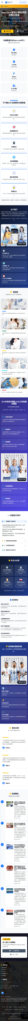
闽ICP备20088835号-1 (13, 1016)
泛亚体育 (4, 975)
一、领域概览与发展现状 (10, 521)
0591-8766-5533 (5, 984)
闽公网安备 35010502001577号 (15, 1018)
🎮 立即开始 (15, 951)
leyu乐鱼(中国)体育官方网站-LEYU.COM (17, 1013)
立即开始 (8, 31)
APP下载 (3, 1007)
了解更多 (21, 31)
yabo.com (4, 969)
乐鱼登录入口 (5, 973)
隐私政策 (6, 1009)
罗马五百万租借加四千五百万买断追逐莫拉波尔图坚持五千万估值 (19, 846)
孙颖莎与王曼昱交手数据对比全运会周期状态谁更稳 (19, 803)
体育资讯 (15, 1007)
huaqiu (3, 971)
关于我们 (20, 1007)
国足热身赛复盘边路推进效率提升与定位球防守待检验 (19, 890)
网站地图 (16, 1009)
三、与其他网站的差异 (9, 545)
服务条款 (11, 1009)
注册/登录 (24, 2)
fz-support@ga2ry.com (7, 982)
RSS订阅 (21, 1009)
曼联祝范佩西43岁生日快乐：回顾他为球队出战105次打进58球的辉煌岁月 (20, 868)
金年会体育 (4, 967)
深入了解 (15, 954)
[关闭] (26, 6)
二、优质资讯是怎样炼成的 (10, 541)
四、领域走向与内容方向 (10, 550)
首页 (7, 1007)
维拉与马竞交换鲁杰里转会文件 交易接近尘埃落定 (19, 825)
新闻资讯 (11, 1007)
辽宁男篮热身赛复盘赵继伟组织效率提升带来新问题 (19, 912)
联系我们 (24, 1007)
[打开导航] (2, 2)
